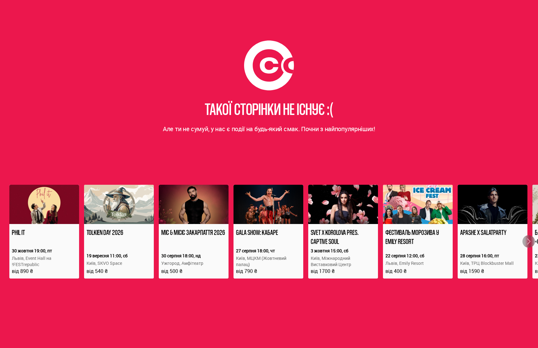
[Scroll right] (528, 241)
